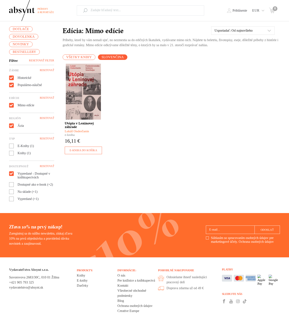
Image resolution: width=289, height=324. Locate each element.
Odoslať (267, 229)
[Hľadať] (85, 10)
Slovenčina (113, 57)
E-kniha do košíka (83, 150)
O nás (121, 275)
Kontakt (122, 285)
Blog (120, 300)
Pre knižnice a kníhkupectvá (136, 280)
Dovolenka (24, 36)
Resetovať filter (41, 60)
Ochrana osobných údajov (256, 241)
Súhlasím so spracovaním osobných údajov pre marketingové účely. (242, 239)
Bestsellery (24, 52)
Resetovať (47, 70)
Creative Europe (128, 311)
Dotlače (21, 29)
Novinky (21, 44)
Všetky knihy (79, 57)
